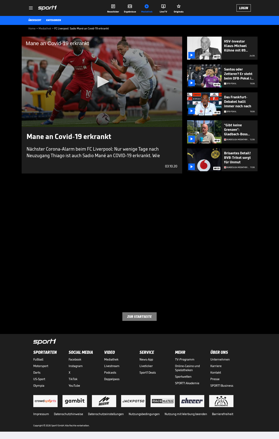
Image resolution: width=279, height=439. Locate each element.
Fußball (38, 359)
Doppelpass (111, 379)
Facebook (75, 359)
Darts (36, 372)
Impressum (41, 414)
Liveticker (146, 366)
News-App (146, 359)
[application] (102, 82)
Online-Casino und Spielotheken (187, 368)
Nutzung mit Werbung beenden (186, 414)
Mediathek (111, 359)
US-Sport (39, 379)
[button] (102, 82)
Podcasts (110, 372)
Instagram (76, 366)
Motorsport (40, 366)
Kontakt (215, 372)
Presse (215, 379)
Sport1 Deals (148, 372)
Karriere (216, 366)
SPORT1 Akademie (187, 383)
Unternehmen (220, 359)
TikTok (73, 379)
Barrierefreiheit (222, 414)
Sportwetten (183, 377)
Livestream (111, 366)
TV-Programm (184, 359)
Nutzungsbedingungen (144, 414)
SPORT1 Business (221, 385)
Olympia (38, 385)
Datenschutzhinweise (68, 414)
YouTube (74, 385)
